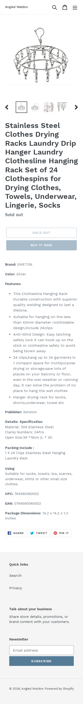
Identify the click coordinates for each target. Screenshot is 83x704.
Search (15, 575)
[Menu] (75, 7)
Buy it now (41, 245)
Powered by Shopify (59, 688)
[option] (21, 107)
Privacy (15, 588)
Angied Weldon (32, 688)
